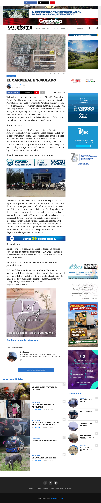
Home (38, 28)
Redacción (18, 85)
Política (45, 28)
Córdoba (55, 28)
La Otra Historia (67, 28)
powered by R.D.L (57, 498)
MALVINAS (79, 28)
